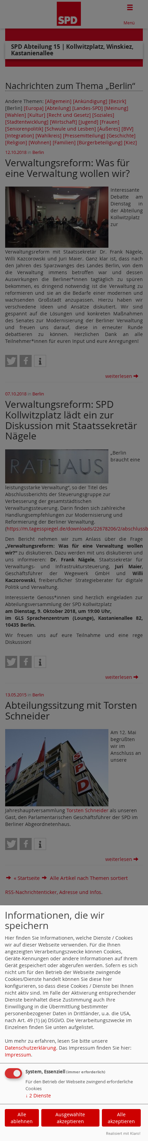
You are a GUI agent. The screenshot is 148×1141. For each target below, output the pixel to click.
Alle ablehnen (22, 1118)
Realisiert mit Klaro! (123, 1133)
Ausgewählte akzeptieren (70, 1118)
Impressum (18, 1054)
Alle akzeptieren (121, 1118)
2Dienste (38, 1095)
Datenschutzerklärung (30, 1047)
